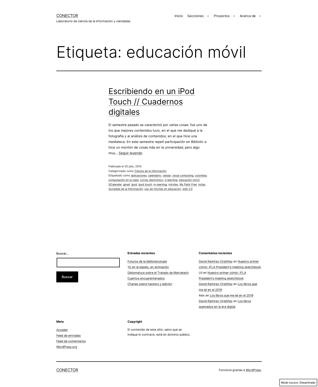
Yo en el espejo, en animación (148, 267)
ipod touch (145, 184)
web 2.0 (187, 189)
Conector (67, 15)
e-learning (171, 180)
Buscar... (62, 253)
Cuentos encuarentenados (146, 278)
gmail (126, 184)
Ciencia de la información (150, 171)
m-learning (160, 184)
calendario (154, 175)
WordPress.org (66, 347)
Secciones (195, 16)
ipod (134, 184)
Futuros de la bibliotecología (147, 261)
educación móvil (189, 180)
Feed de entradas (68, 335)
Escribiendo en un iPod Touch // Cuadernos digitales (151, 101)
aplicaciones (139, 175)
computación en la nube (123, 180)
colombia (201, 175)
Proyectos (222, 16)
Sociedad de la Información (125, 189)
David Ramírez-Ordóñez (216, 261)
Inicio (179, 16)
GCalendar (115, 184)
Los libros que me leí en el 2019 (231, 295)
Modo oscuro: (290, 382)
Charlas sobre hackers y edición (150, 284)
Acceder (62, 330)
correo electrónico (151, 180)
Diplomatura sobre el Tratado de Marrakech (158, 272)
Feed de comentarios (71, 341)
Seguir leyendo (130, 153)
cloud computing (182, 175)
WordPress (253, 370)
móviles (173, 184)
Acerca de (248, 16)
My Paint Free (188, 184)
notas (201, 184)
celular (167, 175)
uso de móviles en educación (162, 189)
